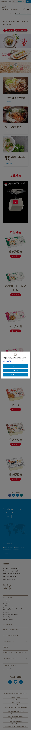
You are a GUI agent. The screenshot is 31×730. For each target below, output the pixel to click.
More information (7, 361)
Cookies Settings (15, 374)
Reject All (15, 370)
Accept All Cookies (15, 366)
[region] (15, 364)
